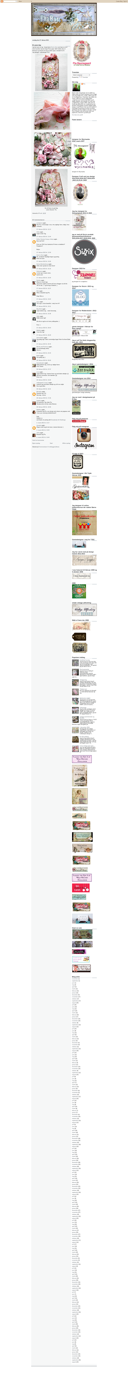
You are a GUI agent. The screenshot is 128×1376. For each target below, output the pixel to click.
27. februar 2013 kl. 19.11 (44, 306)
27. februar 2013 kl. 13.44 (44, 236)
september (75, 981)
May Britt (39, 309)
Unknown (39, 271)
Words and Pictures (42, 346)
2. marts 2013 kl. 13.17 (43, 422)
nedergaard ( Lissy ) (42, 382)
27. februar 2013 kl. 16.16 (44, 268)
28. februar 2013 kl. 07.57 (44, 369)
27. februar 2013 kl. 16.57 (44, 288)
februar (74, 991)
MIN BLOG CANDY (85, 698)
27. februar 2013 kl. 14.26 (44, 261)
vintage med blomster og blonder (87, 717)
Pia (84, 84)
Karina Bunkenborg (42, 264)
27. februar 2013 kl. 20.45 (44, 344)
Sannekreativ (40, 363)
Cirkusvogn (83, 707)
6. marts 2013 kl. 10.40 (43, 437)
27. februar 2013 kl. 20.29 (44, 335)
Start (51, 443)
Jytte (38, 316)
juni (73, 983)
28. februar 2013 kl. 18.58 (44, 407)
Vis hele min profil (77, 115)
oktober (74, 999)
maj (73, 985)
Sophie (39, 400)
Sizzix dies (54, 47)
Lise (38, 372)
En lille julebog (84, 736)
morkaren (39, 223)
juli (73, 1004)
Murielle (39, 391)
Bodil (38, 355)
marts (73, 989)
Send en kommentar (38, 440)
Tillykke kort (83, 689)
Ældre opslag (66, 443)
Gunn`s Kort (40, 255)
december (75, 995)
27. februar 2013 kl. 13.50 (44, 252)
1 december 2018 (84, 727)
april (73, 987)
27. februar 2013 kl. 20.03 (44, 327)
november (75, 979)
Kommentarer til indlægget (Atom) (49, 447)
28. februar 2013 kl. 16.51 (44, 389)
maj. (38, 301)
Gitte (38, 232)
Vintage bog (83, 680)
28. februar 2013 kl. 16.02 (44, 380)
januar (74, 993)
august (74, 1003)
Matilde (39, 330)
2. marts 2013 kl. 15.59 (43, 430)
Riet (38, 291)
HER (48, 52)
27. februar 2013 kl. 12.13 (44, 229)
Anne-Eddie (40, 337)
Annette (39, 425)
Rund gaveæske (84, 669)
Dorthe (38, 280)
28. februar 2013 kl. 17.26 (44, 398)
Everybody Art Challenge (58, 420)
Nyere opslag (36, 443)
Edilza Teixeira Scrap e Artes (45, 239)
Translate (85, 77)
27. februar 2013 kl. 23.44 (44, 353)
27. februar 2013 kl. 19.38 (44, 313)
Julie (38, 432)
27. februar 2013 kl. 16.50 (44, 277)
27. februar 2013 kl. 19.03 (44, 299)
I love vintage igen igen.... (87, 746)
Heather (39, 409)
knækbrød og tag (85, 660)
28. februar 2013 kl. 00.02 (44, 360)
